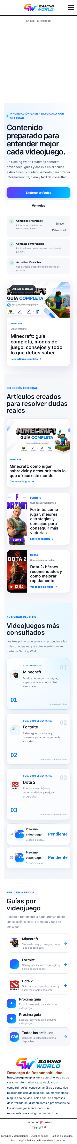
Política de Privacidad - (40, 1140)
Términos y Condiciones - (16, 1135)
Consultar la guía (22, 481)
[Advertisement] (38, 63)
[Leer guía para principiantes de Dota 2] (17, 519)
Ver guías (38, 205)
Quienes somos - (41, 1135)
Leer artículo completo (26, 359)
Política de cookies (61, 1135)
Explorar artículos (38, 192)
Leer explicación (42, 538)
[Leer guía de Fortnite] (38, 437)
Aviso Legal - (18, 1140)
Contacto (59, 1140)
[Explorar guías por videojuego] (17, 571)
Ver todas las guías (43, 586)
